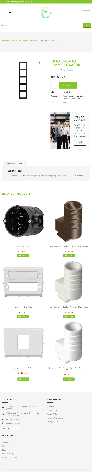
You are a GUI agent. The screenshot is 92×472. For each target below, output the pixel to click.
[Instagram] (13, 428)
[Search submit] (87, 25)
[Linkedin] (18, 428)
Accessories (12, 40)
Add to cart (68, 85)
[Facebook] (8, 428)
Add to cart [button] (23, 256)
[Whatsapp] (3, 428)
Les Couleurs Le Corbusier (74, 97)
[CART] (86, 12)
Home (4, 40)
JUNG (65, 102)
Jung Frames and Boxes (28, 40)
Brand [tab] (21, 163)
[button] (10, 12)
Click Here (80, 142)
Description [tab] (10, 163)
